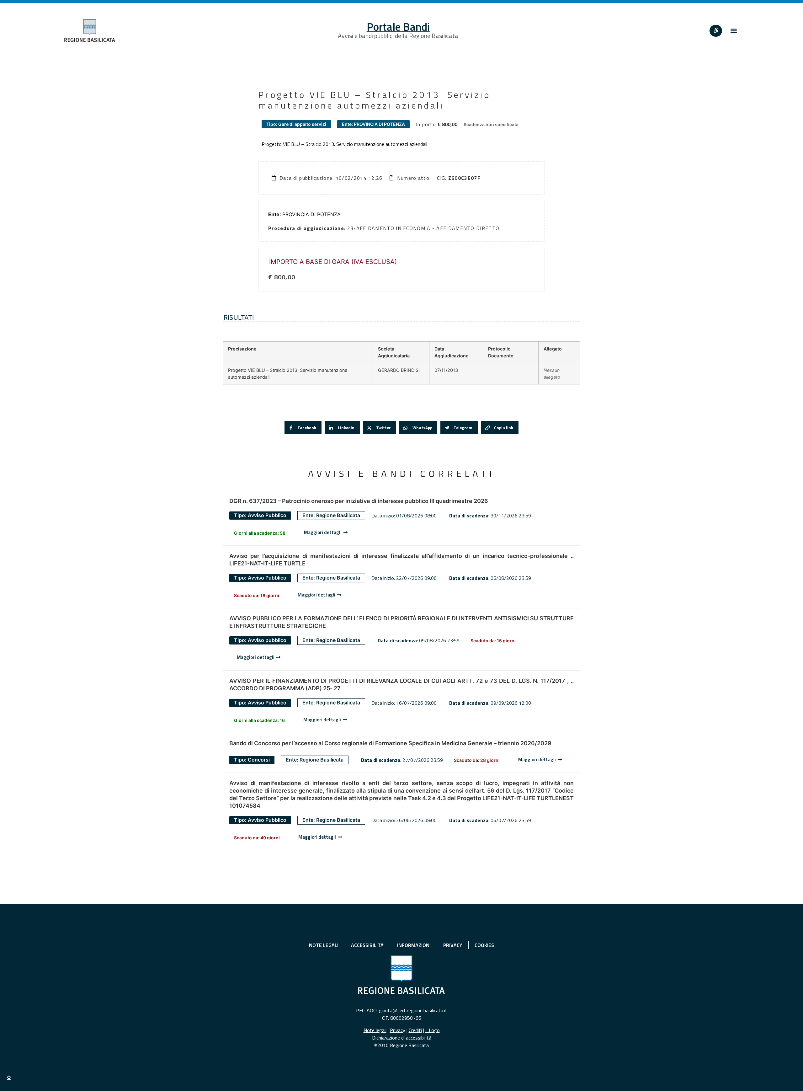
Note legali (375, 1030)
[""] (716, 31)
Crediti (415, 1030)
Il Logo (432, 1030)
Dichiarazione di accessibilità (401, 1037)
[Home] (89, 30)
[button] (733, 30)
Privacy (397, 1030)
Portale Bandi (398, 26)
